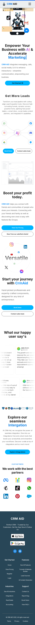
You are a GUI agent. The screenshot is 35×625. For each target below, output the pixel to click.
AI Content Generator (25, 580)
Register (9, 574)
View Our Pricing (17, 228)
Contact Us (25, 591)
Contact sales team (24, 151)
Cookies (25, 621)
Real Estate (9, 600)
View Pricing (10, 569)
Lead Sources (25, 576)
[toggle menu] (30, 4)
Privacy (16, 621)
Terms (9, 621)
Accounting (9, 604)
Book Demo (8, 151)
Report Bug (25, 596)
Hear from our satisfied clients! (17, 234)
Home (9, 565)
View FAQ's (25, 604)
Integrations (9, 596)
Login (9, 578)
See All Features (25, 565)
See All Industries (9, 591)
